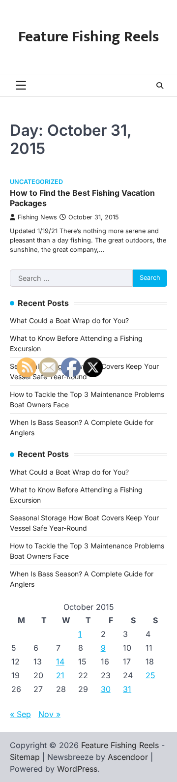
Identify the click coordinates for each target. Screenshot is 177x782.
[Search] (159, 85)
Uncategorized (36, 181)
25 (150, 675)
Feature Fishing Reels (88, 37)
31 (127, 689)
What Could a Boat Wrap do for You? (69, 320)
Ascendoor (128, 757)
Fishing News (37, 217)
